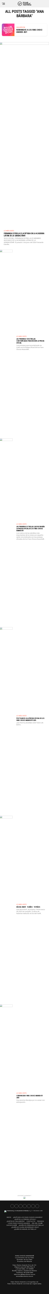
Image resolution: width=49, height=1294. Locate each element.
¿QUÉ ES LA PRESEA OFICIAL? (25, 1219)
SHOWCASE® (11, 1225)
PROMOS (40, 1221)
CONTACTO (31, 1221)
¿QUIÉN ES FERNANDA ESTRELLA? (31, 1225)
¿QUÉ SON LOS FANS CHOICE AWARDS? (27, 1217)
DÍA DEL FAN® (37, 1223)
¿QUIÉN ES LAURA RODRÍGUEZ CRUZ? (25, 1227)
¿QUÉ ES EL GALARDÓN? (16, 1221)
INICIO (9, 1217)
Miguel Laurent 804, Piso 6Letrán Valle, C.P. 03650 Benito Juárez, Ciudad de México (24, 1269)
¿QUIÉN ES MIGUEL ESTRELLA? (25, 1229)
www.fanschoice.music (24, 1276)
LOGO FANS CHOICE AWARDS (19, 1223)
